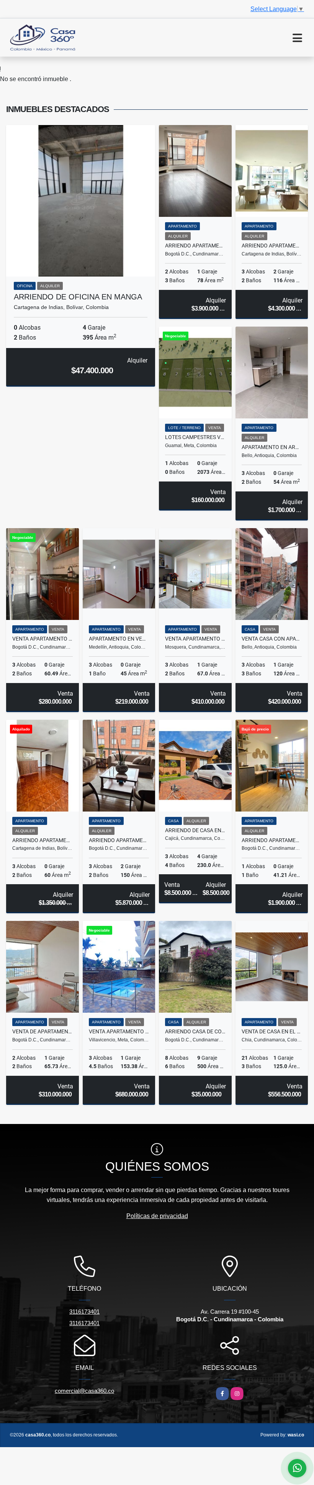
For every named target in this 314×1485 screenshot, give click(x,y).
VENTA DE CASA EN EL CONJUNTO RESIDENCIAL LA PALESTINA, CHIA (272, 1031)
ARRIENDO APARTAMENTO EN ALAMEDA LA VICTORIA (42, 840)
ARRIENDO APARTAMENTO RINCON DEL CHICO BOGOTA (119, 840)
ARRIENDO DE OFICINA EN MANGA (78, 297)
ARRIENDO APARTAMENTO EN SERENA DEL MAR (272, 245)
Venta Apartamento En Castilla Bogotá (42, 639)
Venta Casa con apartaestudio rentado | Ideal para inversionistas (272, 639)
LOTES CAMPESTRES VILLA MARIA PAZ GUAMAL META (195, 437)
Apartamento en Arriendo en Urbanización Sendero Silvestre (272, 447)
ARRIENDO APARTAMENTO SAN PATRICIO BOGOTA (195, 245)
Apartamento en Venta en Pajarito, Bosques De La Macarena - (119, 639)
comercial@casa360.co (84, 1390)
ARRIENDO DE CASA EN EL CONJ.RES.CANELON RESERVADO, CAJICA (195, 830)
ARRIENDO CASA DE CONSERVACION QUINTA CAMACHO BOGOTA (195, 1031)
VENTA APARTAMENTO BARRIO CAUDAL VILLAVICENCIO (119, 1031)
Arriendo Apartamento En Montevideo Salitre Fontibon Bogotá (272, 840)
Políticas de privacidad (157, 1216)
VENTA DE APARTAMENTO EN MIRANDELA (42, 1031)
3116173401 (84, 1311)
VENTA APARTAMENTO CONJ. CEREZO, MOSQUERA (195, 639)
